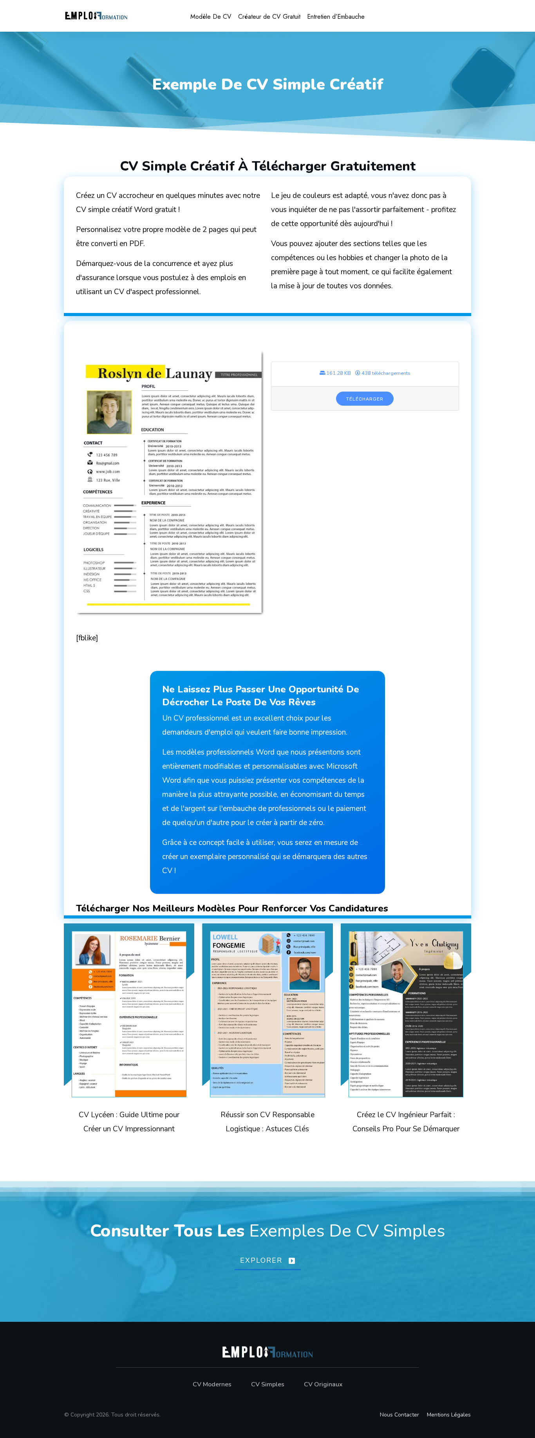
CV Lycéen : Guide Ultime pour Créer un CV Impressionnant (129, 1037)
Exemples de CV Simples (347, 1231)
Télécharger (364, 399)
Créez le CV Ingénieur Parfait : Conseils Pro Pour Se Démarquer (406, 1037)
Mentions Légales (449, 1414)
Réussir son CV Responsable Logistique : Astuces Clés (267, 1037)
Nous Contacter (399, 1414)
